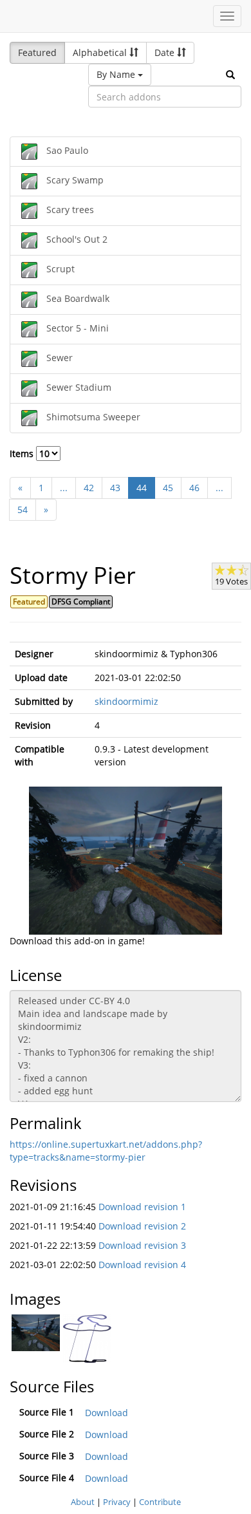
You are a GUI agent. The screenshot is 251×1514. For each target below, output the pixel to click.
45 (168, 487)
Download (106, 1413)
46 (194, 487)
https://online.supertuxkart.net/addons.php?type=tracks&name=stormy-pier (106, 1150)
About (83, 1502)
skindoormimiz (126, 701)
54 (22, 509)
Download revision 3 (142, 1245)
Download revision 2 (142, 1226)
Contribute (160, 1502)
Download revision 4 (142, 1264)
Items (23, 453)
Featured (37, 52)
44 (141, 487)
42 (89, 487)
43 (115, 487)
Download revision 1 (142, 1207)
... (64, 487)
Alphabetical (101, 52)
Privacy (117, 1502)
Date (165, 52)
